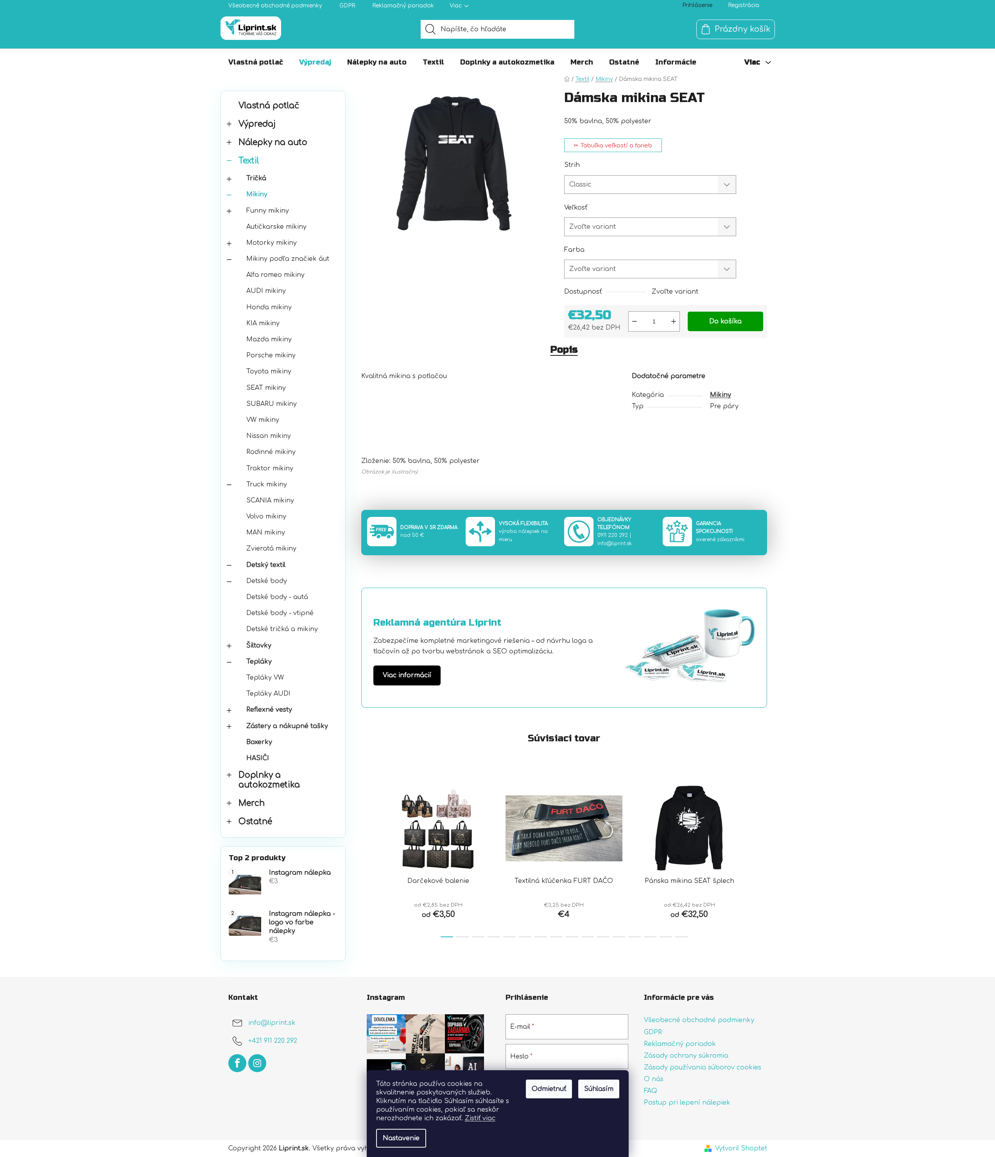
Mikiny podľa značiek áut (287, 258)
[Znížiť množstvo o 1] (634, 321)
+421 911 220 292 (272, 1041)
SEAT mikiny (266, 387)
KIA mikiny (263, 323)
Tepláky (259, 661)
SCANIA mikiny (270, 500)
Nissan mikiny (268, 435)
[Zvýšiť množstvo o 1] (673, 321)
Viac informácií (407, 675)
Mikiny (256, 194)
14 (666, 936)
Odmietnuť (549, 1088)
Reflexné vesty (269, 709)
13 (650, 936)
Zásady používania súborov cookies (702, 1067)
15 (681, 936)
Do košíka (725, 321)
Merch (251, 803)
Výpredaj (257, 124)
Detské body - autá (277, 597)
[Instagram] (257, 1063)
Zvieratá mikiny (271, 548)
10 (603, 936)
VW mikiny (262, 419)
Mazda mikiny (269, 339)
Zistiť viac (480, 1118)
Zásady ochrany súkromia (686, 1055)
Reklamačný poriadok (403, 6)
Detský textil (265, 565)
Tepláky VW (265, 677)
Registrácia (743, 5)
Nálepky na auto (272, 142)
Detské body (266, 581)
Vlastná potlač (268, 105)
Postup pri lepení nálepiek (687, 1102)
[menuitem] (256, 62)
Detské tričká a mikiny (282, 629)
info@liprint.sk (614, 543)
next (761, 858)
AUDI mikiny (266, 290)
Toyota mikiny (268, 371)
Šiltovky (258, 645)
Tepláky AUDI (268, 693)
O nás (653, 1079)
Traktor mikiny (269, 468)
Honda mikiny (269, 307)
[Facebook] (237, 1063)
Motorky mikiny (271, 242)
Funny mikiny (267, 210)
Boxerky (259, 742)
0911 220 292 (612, 535)
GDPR (347, 6)
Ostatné (255, 821)
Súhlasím (598, 1088)
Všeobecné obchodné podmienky (275, 6)
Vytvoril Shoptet (741, 1148)
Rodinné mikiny (271, 452)
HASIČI (257, 758)
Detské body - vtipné (280, 613)
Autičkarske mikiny (276, 226)
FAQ (650, 1090)
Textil (248, 160)
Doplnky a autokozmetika (269, 780)
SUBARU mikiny (271, 403)
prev (367, 858)
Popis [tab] (564, 349)
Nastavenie (401, 1138)
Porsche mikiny (271, 355)
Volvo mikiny (266, 516)
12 (634, 936)
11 (619, 936)
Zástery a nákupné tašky (287, 726)
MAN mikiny (265, 532)
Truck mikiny (266, 484)
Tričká (256, 178)
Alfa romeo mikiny (275, 274)
